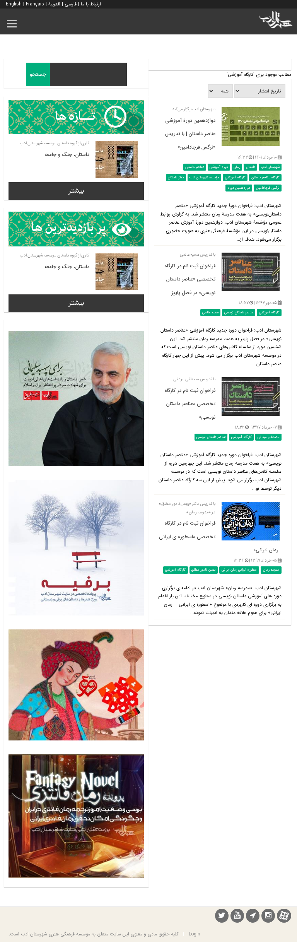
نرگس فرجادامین (268, 188)
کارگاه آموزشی (235, 177)
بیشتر (76, 190)
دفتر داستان (176, 177)
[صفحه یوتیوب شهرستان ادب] (237, 916)
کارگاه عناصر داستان (265, 177)
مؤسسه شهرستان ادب (204, 177)
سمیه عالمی (210, 312)
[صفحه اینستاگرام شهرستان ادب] (268, 916)
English (14, 4)
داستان (250, 167)
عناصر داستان (194, 167)
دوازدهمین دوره (239, 188)
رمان (237, 167)
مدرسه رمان (271, 570)
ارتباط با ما (91, 4)
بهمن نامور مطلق (203, 570)
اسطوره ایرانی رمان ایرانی (239, 570)
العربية (54, 4)
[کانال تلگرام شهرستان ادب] (252, 916)
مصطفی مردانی (269, 437)
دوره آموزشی (219, 167)
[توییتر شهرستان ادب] (222, 916)
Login (194, 934)
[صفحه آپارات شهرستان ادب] (284, 915)
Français (35, 4)
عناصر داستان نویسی (238, 312)
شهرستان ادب (270, 167)
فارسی (71, 4)
